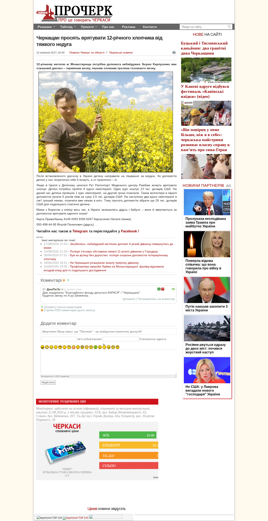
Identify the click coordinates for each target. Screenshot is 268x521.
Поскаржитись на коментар (156, 299)
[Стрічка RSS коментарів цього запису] (64, 280)
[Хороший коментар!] (158, 289)
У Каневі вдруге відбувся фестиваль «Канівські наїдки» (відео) (205, 91)
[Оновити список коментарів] (69, 280)
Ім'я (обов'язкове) (89, 339)
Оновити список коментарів (63, 307)
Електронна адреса (152, 339)
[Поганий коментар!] (162, 289)
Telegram (80, 231)
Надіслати (48, 382)
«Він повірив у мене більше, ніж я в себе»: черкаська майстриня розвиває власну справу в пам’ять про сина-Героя (205, 139)
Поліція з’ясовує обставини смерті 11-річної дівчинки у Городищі (114, 251)
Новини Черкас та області (87, 52)
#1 (44, 289)
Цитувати (128, 299)
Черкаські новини (121, 52)
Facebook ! (130, 231)
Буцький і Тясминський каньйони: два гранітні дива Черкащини (204, 48)
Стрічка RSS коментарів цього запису (69, 310)
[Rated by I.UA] (105, 517)
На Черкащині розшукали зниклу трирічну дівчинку (104, 262)
